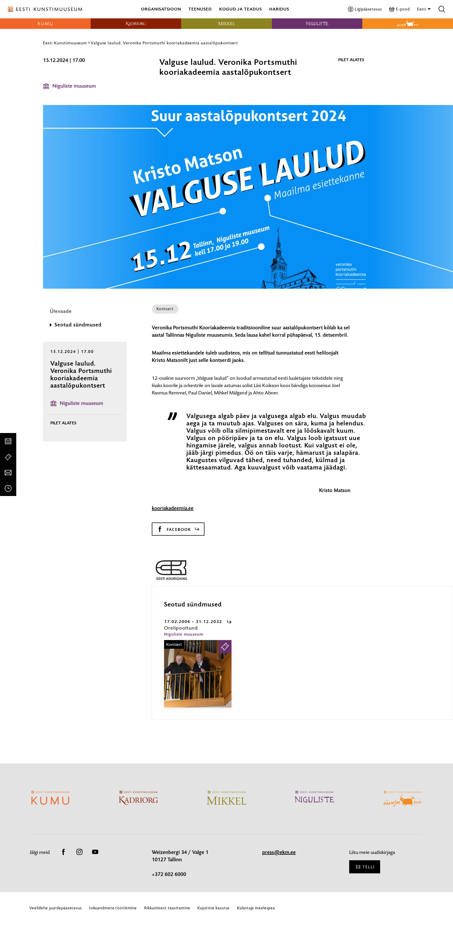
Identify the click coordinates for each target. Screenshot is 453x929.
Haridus (279, 9)
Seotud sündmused (78, 325)
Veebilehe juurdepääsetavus (55, 907)
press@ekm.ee (279, 852)
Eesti (422, 9)
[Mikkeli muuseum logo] (226, 23)
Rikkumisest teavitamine (167, 907)
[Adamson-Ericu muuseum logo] (407, 23)
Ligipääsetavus (368, 9)
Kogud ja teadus (240, 9)
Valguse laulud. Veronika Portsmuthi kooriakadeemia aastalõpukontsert (164, 42)
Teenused (200, 9)
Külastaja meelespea (256, 907)
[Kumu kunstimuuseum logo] (45, 23)
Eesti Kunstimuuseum (65, 42)
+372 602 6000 (169, 874)
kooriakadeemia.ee (172, 508)
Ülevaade (61, 311)
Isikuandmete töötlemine (113, 907)
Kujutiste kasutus (213, 907)
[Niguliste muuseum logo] (317, 23)
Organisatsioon (161, 9)
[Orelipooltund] (197, 678)
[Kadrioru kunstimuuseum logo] (136, 23)
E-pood (402, 9)
